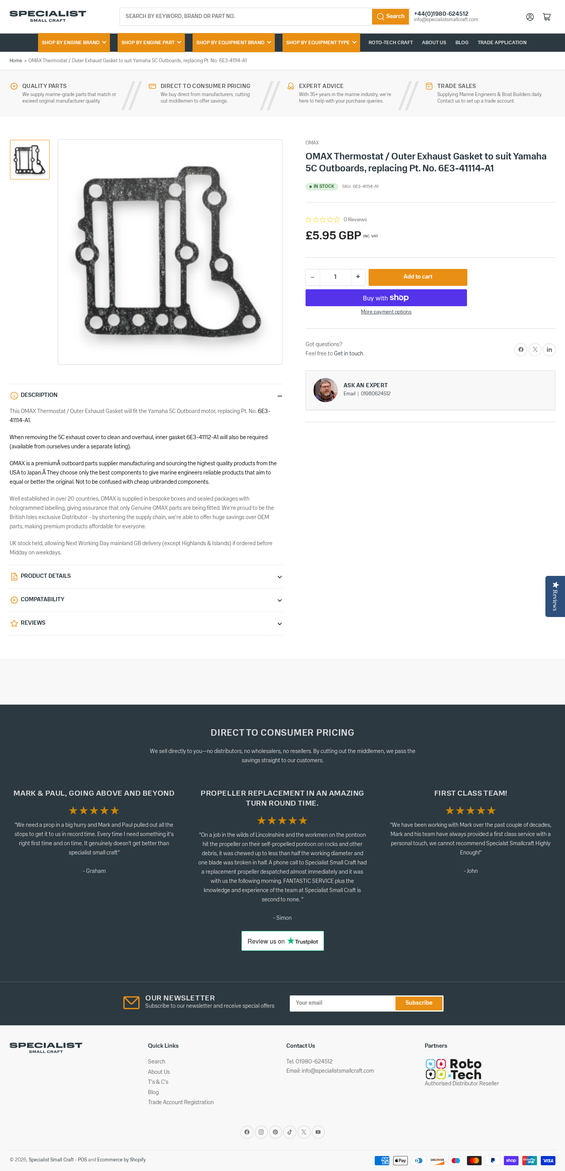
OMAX (312, 143)
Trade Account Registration (181, 1103)
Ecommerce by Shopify (121, 1160)
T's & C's (158, 1082)
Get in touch (348, 354)
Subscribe (418, 1003)
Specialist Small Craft (51, 1160)
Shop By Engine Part (147, 42)
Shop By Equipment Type (318, 42)
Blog (462, 42)
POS (82, 1160)
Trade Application (502, 42)
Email (350, 393)
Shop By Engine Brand (71, 42)
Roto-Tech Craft (391, 42)
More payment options (386, 312)
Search (156, 1062)
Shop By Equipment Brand (230, 42)
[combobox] (265, 17)
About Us (434, 42)
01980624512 (376, 393)
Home (16, 60)
